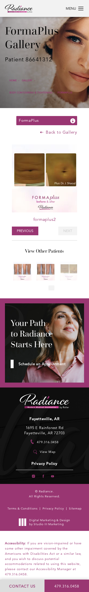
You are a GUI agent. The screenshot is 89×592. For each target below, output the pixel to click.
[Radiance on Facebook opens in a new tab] (43, 476)
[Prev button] (38, 287)
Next (67, 231)
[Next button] (51, 287)
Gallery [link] (27, 80)
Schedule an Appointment (42, 363)
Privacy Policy (44, 464)
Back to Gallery (60, 132)
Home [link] (13, 80)
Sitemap (75, 508)
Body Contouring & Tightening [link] (31, 92)
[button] (81, 9)
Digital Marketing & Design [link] (49, 522)
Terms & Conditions (22, 508)
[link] (44, 441)
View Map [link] (48, 452)
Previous (25, 231)
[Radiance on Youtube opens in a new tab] (52, 476)
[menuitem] (33, 476)
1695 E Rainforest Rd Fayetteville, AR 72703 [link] (44, 430)
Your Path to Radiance (32, 334)
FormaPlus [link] (65, 92)
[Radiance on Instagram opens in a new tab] (33, 476)
